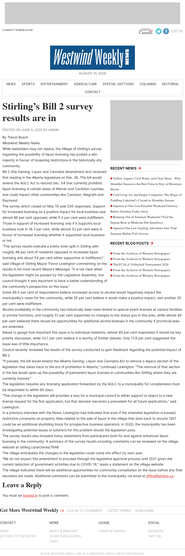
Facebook (155, 531)
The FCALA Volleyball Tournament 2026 (141, 264)
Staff (4, 531)
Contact (93, 92)
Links (53, 541)
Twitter (154, 536)
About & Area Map (63, 531)
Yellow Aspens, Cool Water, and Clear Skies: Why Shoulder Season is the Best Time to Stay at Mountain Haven (146, 184)
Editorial (170, 84)
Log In (177, 31)
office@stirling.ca (159, 476)
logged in (30, 495)
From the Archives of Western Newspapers (141, 253)
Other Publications (65, 536)
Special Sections (118, 84)
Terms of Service (112, 531)
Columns (148, 84)
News (11, 84)
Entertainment (54, 84)
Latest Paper (119, 510)
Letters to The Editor (17, 536)
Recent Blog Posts (132, 243)
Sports (28, 84)
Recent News (125, 168)
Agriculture (85, 84)
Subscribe (144, 510)
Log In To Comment (85, 510)
